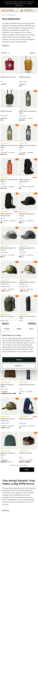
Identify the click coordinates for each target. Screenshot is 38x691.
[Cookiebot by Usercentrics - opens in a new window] (28, 324)
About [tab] (31, 329)
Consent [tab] (7, 329)
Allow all (19, 359)
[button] (19, 4)
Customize (17, 365)
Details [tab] (19, 329)
